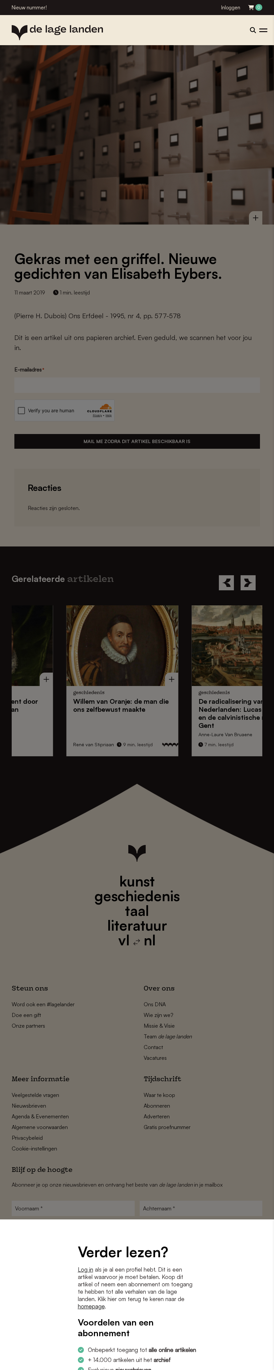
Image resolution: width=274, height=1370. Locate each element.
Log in (85, 1269)
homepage (91, 1306)
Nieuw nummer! (29, 7)
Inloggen (230, 7)
